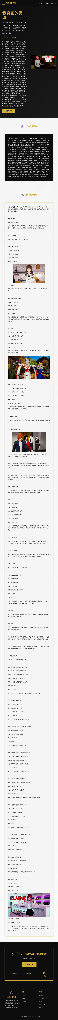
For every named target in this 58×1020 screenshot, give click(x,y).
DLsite (40, 1001)
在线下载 (53, 3)
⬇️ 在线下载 (8, 111)
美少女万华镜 (42, 1004)
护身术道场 (41, 998)
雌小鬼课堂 (41, 1007)
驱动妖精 (41, 995)
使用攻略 (46, 3)
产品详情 (40, 3)
